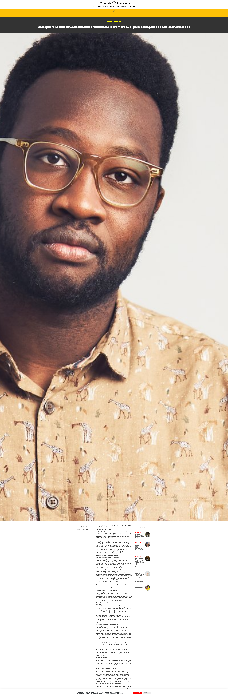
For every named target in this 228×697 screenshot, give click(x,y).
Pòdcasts (105, 6)
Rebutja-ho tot (147, 692)
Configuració (128, 692)
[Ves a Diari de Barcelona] (114, 3)
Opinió (117, 6)
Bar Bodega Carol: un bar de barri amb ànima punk (139, 536)
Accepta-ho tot (137, 692)
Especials (123, 6)
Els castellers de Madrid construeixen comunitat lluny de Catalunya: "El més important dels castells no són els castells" (139, 548)
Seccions (99, 6)
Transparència (131, 6)
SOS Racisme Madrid (125, 528)
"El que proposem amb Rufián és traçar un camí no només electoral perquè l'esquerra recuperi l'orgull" (139, 577)
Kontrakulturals (139, 587)
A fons (92, 6)
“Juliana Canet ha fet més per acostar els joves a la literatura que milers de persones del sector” (139, 563)
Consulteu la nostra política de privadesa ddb (102, 694)
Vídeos (112, 6)
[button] (76, 3)
